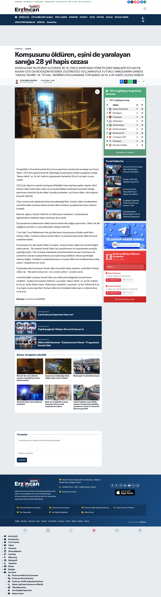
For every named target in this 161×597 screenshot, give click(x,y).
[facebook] (25, 531)
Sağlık (17, 521)
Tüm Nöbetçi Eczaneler (126, 299)
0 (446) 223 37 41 (114, 280)
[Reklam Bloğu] (125, 236)
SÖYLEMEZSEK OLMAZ (42, 17)
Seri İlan (12, 554)
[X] (116, 486)
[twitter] (48, 531)
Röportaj (12, 557)
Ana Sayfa (13, 536)
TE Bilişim (142, 522)
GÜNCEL (41, 22)
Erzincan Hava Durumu (60, 508)
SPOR (92, 17)
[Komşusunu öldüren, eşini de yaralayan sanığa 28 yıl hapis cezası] (58, 112)
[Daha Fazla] (135, 82)
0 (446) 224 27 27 (114, 293)
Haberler (18, 49)
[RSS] (138, 486)
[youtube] (94, 531)
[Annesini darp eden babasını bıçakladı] (30, 392)
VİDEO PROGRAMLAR (25, 22)
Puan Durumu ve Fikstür (125, 508)
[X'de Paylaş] (126, 82)
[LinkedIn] (125, 486)
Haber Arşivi (89, 512)
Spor (38, 521)
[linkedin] (140, 531)
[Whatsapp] (133, 486)
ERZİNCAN (24, 17)
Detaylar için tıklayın (125, 152)
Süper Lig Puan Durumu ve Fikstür (27, 584)
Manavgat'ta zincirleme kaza (86, 376)
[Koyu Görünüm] (143, 18)
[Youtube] (129, 486)
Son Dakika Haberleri (60, 512)
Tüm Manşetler (25, 512)
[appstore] (125, 492)
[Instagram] (121, 486)
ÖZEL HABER (61, 17)
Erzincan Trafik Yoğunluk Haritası (96, 508)
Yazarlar (12, 548)
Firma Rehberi (14, 551)
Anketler (12, 563)
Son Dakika (52, 521)
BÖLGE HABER (121, 17)
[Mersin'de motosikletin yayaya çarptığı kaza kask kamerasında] (30, 366)
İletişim (80, 521)
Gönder (22, 460)
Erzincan (61, 521)
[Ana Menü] (143, 21)
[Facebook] (112, 486)
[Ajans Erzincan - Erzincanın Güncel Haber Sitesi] (27, 9)
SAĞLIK (109, 17)
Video (68, 521)
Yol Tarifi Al (128, 280)
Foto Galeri (13, 542)
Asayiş (28, 49)
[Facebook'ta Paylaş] (121, 82)
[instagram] (71, 531)
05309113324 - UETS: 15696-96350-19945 (79, 487)
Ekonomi (32, 521)
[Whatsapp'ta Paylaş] (130, 82)
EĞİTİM (100, 17)
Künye (86, 521)
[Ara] (145, 9)
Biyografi (12, 560)
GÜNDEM (73, 17)
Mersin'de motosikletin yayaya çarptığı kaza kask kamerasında (28, 378)
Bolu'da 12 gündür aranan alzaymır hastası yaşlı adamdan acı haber (56, 404)
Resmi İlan (51, 22)
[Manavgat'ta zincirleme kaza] (86, 366)
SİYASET (84, 17)
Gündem (24, 521)
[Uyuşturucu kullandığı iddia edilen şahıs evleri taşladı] (58, 366)
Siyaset (44, 521)
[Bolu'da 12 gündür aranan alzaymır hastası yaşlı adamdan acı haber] (58, 392)
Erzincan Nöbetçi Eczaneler (30, 508)
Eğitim (74, 521)
